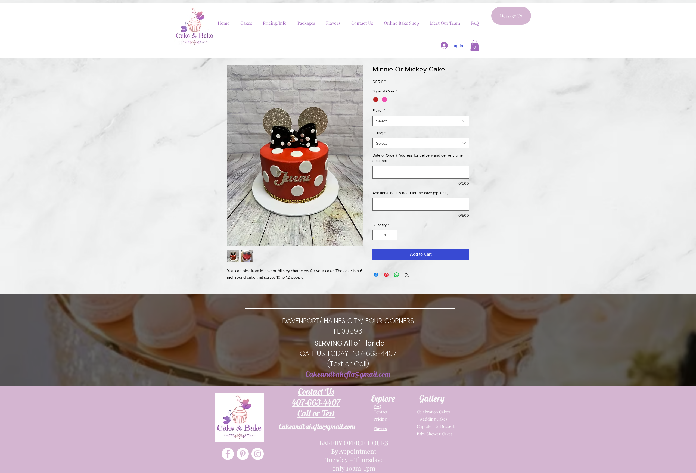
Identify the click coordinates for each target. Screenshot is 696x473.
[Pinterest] (243, 454)
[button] (474, 45)
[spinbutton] (385, 235)
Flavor (378, 110)
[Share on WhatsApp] (396, 275)
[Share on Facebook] (376, 275)
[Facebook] (228, 454)
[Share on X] (407, 275)
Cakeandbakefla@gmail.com (348, 374)
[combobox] (420, 121)
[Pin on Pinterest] (386, 275)
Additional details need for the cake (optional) (410, 193)
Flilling (379, 133)
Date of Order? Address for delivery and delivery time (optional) (417, 158)
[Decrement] (376, 235)
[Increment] (393, 235)
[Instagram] (257, 454)
